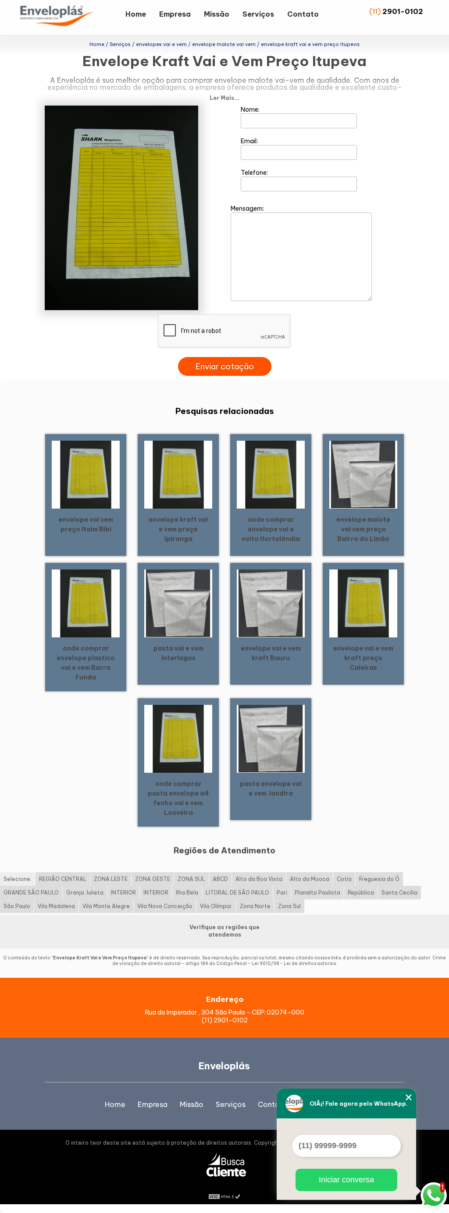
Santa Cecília (399, 892)
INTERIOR (123, 892)
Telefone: (255, 173)
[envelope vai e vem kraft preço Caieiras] (363, 602)
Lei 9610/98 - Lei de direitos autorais (294, 963)
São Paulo (17, 906)
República (361, 892)
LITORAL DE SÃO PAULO (237, 892)
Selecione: (18, 879)
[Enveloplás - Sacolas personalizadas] (68, 17)
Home (135, 14)
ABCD (220, 879)
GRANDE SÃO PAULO (31, 892)
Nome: (251, 109)
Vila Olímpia (216, 906)
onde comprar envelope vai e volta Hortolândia (271, 529)
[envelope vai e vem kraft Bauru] (270, 602)
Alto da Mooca (309, 879)
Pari (282, 892)
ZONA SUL (191, 879)
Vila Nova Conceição (164, 906)
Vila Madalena (56, 906)
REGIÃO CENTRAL (62, 879)
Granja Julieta (84, 892)
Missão (216, 14)
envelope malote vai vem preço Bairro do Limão (363, 529)
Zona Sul (289, 906)
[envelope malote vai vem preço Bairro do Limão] (363, 474)
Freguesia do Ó (379, 879)
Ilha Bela (187, 892)
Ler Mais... (224, 98)
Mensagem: (248, 208)
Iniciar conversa (346, 1179)
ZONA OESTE (152, 879)
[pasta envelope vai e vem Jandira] (270, 738)
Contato (303, 14)
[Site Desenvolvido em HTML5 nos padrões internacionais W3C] (224, 1195)
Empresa (175, 14)
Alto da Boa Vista (258, 879)
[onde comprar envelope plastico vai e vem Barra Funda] (85, 602)
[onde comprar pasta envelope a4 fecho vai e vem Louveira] (178, 738)
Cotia (344, 879)
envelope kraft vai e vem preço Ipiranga (178, 529)
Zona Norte (255, 906)
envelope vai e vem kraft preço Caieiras (363, 658)
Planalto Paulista (317, 892)
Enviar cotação (225, 366)
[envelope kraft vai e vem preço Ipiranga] (178, 474)
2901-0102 (402, 11)
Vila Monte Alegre (106, 906)
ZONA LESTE (111, 879)
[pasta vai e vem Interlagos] (178, 602)
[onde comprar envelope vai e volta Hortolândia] (270, 474)
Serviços (258, 14)
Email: (250, 141)
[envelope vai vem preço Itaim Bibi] (85, 474)
